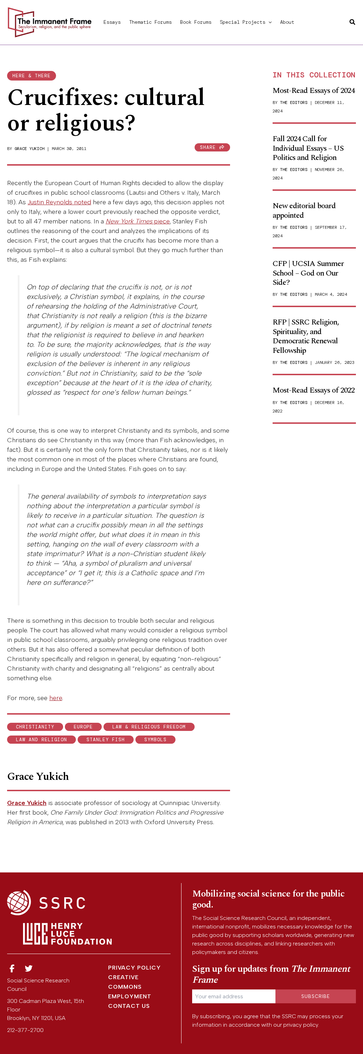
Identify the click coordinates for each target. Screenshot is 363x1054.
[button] (268, 22)
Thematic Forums (150, 22)
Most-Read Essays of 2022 (313, 390)
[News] (12, 969)
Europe (83, 727)
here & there (31, 76)
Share (209, 147)
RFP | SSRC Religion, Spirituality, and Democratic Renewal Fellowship (306, 336)
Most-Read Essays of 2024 (313, 90)
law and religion (41, 740)
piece (137, 221)
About (287, 22)
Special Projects (242, 22)
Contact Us (129, 1006)
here (55, 698)
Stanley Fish (105, 740)
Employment (129, 996)
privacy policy (300, 1024)
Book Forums (195, 22)
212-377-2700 (25, 1030)
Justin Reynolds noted (59, 202)
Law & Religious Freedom (149, 727)
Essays (112, 22)
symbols (155, 740)
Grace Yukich (29, 148)
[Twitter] (29, 969)
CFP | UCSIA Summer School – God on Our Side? (308, 273)
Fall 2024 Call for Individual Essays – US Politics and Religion (308, 148)
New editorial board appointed (304, 210)
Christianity (35, 727)
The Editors (293, 102)
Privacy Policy (134, 967)
